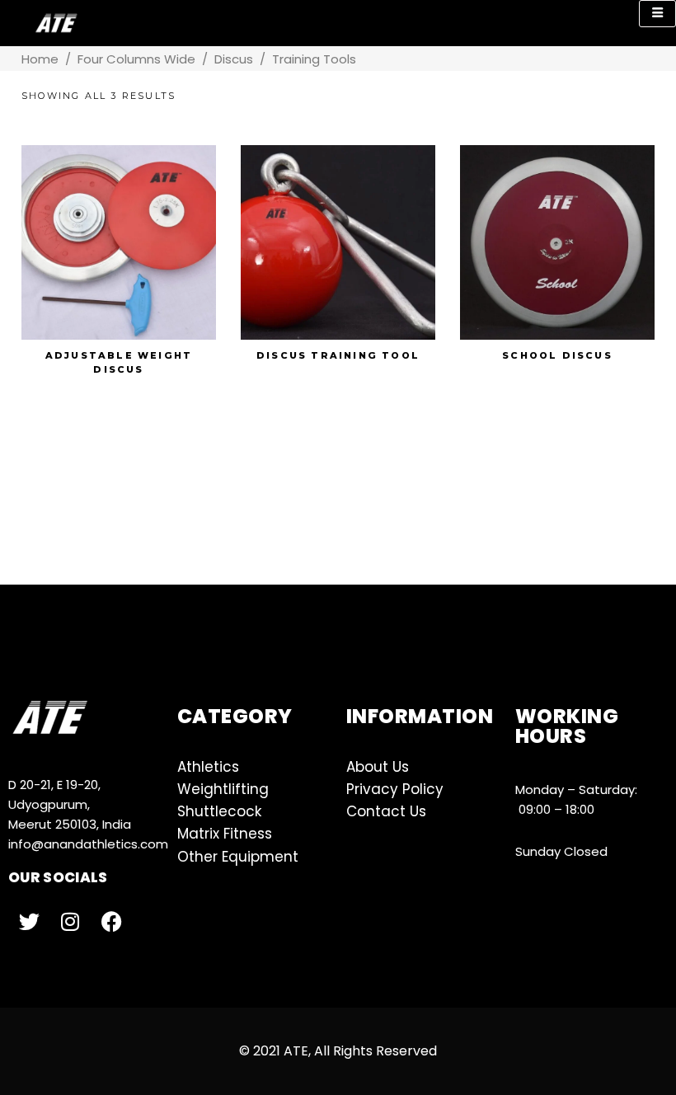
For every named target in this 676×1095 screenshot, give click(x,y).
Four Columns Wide (136, 59)
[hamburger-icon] (657, 13)
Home (40, 59)
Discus (233, 59)
